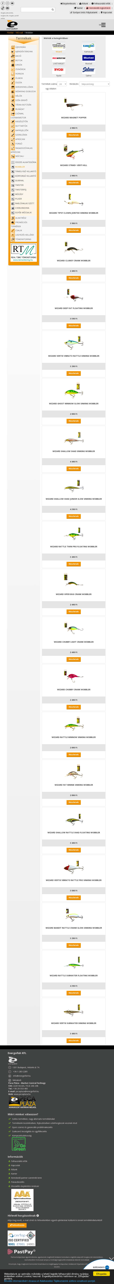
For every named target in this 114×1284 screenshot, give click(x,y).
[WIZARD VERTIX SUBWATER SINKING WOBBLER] (73, 1009)
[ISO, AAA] (21, 1236)
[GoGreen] (17, 1143)
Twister (19, 185)
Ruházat (19, 109)
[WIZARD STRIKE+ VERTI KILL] (73, 151)
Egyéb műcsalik (23, 212)
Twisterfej (20, 189)
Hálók (18, 95)
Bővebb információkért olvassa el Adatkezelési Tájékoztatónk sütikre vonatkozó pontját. (50, 1280)
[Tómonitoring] (23, 252)
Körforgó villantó (25, 176)
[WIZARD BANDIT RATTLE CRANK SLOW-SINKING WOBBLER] (73, 914)
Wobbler (20, 166)
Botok (18, 60)
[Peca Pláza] (22, 1101)
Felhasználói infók (102, 3)
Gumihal (19, 180)
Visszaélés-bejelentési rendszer (25, 1186)
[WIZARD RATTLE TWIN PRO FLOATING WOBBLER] (73, 533)
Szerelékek (21, 134)
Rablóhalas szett (24, 203)
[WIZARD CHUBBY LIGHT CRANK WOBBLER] (73, 628)
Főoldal (10, 32)
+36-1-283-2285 (20, 1071)
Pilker (18, 198)
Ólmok (19, 78)
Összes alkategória (25, 162)
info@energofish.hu (22, 1076)
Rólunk (84, 3)
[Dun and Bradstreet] (21, 1200)
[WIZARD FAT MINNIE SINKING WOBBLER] (73, 771)
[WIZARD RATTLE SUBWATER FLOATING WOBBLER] (73, 962)
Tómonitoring (23, 239)
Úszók (18, 82)
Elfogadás (101, 1273)
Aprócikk (20, 139)
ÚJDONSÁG (20, 47)
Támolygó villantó (25, 171)
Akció (18, 56)
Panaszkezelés (17, 1182)
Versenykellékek (24, 87)
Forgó (18, 143)
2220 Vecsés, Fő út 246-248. (26, 1085)
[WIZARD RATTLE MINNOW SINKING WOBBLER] (73, 723)
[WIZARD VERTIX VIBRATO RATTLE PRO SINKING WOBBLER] (73, 866)
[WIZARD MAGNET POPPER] (73, 104)
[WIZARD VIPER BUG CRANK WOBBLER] (73, 580)
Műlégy (19, 194)
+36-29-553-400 (20, 1088)
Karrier (79, 8)
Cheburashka (22, 208)
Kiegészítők (21, 121)
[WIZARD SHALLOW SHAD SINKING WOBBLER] (73, 437)
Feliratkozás (18, 1225)
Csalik (18, 230)
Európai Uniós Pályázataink (84, 12)
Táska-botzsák (23, 104)
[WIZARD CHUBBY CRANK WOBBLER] (73, 676)
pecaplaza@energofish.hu (27, 1091)
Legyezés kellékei (24, 234)
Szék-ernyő (21, 100)
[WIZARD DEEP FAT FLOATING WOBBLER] (73, 294)
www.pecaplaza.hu (22, 1094)
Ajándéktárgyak (24, 51)
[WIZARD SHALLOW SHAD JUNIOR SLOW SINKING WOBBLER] (73, 485)
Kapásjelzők (21, 130)
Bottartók (21, 126)
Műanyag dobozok (25, 91)
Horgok (19, 73)
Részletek (74, 135)
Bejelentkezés (69, 3)
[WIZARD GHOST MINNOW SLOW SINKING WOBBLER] (73, 390)
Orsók (18, 64)
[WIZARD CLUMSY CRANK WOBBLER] (73, 247)
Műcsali (19, 32)
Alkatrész (20, 218)
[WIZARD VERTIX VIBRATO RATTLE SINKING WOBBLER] (73, 342)
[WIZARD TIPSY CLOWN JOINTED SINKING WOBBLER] (73, 199)
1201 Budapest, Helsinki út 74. (26, 1067)
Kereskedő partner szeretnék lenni (26, 1177)
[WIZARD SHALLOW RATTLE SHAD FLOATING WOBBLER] (73, 819)
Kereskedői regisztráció (99, 8)
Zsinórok (20, 69)
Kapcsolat (107, 12)
